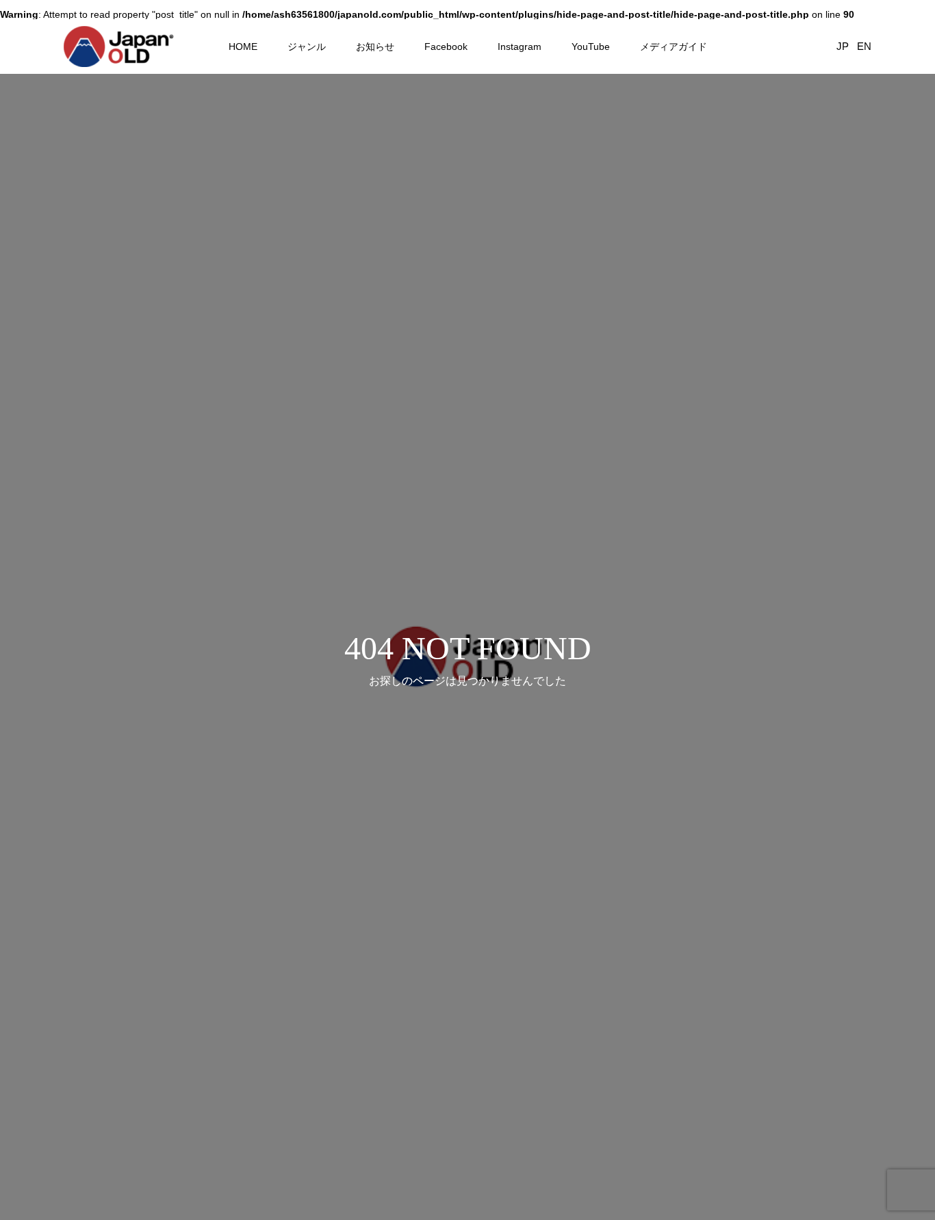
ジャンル (306, 46)
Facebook (445, 46)
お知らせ (375, 46)
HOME (243, 46)
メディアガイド (673, 46)
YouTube (591, 46)
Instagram (519, 46)
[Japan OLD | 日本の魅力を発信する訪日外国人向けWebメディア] (119, 46)
